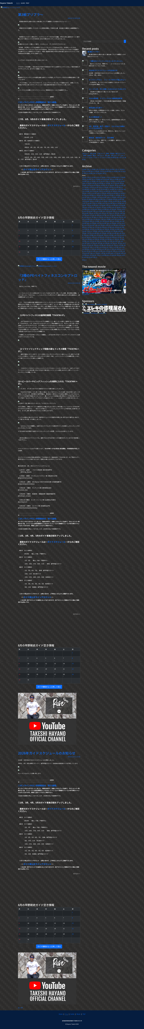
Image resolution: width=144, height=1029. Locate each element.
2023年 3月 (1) (104, 185)
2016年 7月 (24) (99, 221)
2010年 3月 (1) (92, 257)
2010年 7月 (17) (97, 255)
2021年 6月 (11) (91, 195)
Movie (78, 1014)
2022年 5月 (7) (114, 189)
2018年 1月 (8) (88, 213)
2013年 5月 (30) (99, 239)
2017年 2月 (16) (113, 217)
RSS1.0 (84, 260)
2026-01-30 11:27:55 (74, 757)
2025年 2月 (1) (102, 173)
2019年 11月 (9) (92, 203)
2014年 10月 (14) (98, 231)
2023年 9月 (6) (91, 183)
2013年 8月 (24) (112, 237)
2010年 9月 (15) (121, 253)
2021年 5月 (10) (101, 195)
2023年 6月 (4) (119, 183)
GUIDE (23, 3)
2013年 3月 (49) (119, 239)
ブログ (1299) (106, 157)
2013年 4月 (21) (109, 239)
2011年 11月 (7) (109, 247)
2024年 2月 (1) (95, 181)
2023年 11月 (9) (115, 181)
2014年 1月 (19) (104, 235)
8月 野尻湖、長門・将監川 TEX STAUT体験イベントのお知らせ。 (107, 127)
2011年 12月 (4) (99, 247)
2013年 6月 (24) (90, 239)
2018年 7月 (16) (117, 209)
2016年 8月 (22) (90, 221)
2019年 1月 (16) (101, 207)
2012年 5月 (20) (94, 245)
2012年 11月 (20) (118, 241)
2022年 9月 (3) (118, 187)
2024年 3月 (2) (86, 181)
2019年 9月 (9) (112, 203)
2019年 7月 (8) (86, 205)
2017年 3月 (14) (104, 217)
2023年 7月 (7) (110, 183)
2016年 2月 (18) (107, 223)
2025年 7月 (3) (99, 171)
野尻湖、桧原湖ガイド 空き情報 (101, 137)
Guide (72, 1014)
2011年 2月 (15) (113, 251)
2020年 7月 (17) (103, 199)
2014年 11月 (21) (87, 231)
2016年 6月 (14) (109, 221)
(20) (83, 153)
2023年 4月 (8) (95, 185)
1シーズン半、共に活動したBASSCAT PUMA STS (107, 89)
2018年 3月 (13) (113, 211)
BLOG (18, 3)
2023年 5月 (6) (86, 185)
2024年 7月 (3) (91, 179)
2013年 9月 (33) (102, 237)
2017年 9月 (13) (87, 215)
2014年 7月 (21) (87, 233)
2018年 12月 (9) (111, 207)
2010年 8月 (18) (87, 255)
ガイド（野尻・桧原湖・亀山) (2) (111, 153)
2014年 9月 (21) (108, 231)
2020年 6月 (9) (112, 199)
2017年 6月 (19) (117, 215)
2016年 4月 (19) (87, 223)
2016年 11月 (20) (101, 219)
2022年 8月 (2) (86, 189)
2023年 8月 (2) (101, 183)
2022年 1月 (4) (107, 191)
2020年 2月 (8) (107, 201)
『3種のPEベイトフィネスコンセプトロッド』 (47, 277)
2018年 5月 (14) (93, 211)
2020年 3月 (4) (98, 201)
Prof (84, 1014)
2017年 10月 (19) (120, 213)
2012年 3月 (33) (113, 245)
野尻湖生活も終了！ (96, 107)
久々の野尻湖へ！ (95, 117)
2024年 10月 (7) (116, 177)
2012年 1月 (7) (89, 247)
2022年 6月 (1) (104, 189)
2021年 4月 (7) (110, 195)
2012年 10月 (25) (87, 243)
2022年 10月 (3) (109, 187)
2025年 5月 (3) (117, 171)
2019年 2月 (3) (91, 207)
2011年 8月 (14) (97, 249)
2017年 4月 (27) (94, 217)
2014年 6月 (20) (97, 233)
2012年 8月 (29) (107, 243)
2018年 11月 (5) (121, 207)
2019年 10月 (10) (102, 203)
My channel (85, 294)
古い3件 (20, 1008)
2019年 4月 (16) (116, 205)
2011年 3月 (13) (103, 251)
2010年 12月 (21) (90, 253)
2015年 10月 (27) (105, 225)
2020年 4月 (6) (89, 201)
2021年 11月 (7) (87, 193)
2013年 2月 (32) (87, 241)
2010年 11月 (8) (100, 253)
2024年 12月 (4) (96, 177)
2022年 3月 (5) (89, 191)
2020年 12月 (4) (97, 197)
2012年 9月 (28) (97, 243)
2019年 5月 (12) (106, 205)
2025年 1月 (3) (86, 177)
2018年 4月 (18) (103, 211)
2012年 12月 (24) (107, 241)
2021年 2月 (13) (87, 197)
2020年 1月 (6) (116, 201)
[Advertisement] (49, 200)
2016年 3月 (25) (97, 223)
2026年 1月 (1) (104, 169)
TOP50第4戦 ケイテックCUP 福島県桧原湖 (105, 98)
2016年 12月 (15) (90, 219)
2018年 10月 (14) (87, 209)
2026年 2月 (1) (95, 169)
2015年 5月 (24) (112, 227)
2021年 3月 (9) (120, 195)
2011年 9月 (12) (87, 249)
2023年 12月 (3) (105, 181)
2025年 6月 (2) (108, 171)
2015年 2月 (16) (99, 229)
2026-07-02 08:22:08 (74, 18)
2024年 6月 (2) (100, 179)
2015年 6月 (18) (102, 227)
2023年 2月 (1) (114, 185)
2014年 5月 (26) (107, 233)
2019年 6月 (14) (96, 205)
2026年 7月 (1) (86, 169)
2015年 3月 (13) (90, 229)
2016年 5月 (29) (119, 221)
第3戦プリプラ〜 (30, 14)
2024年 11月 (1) (106, 177)
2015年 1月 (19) (109, 229)
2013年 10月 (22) (92, 237)
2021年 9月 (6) (106, 193)
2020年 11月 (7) (107, 197)
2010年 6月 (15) (107, 255)
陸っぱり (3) (120, 157)
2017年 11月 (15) (109, 213)
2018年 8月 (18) (107, 209)
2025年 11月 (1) (114, 169)
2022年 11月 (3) (99, 187)
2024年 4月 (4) (118, 179)
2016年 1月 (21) (117, 223)
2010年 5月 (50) (117, 255)
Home (61, 1014)
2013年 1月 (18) (97, 241)
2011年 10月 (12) (119, 247)
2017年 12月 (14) (98, 213)
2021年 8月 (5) (115, 193)
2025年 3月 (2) (92, 173)
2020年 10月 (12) (117, 197)
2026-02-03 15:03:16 (74, 283)
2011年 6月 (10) (117, 249)
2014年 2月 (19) (94, 235)
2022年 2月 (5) (98, 191)
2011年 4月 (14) (93, 251)
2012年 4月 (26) (104, 245)
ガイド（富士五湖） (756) (93, 153)
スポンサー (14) (118, 155)
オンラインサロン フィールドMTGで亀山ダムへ (107, 79)
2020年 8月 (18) (93, 199)
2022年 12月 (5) (89, 187)
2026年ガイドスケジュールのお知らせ (46, 753)
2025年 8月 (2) (90, 171)
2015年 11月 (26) (95, 225)
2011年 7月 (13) (107, 249)
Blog (66, 1014)
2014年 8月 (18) (118, 231)
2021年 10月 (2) (97, 193)
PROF (27, 3)
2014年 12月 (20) (120, 229)
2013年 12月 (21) (114, 235)
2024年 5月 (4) (109, 179)
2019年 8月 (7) (121, 203)
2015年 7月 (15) (92, 227)
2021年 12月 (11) (117, 191)
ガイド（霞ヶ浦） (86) (107, 155)
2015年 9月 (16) (116, 225)
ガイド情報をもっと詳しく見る (49, 259)
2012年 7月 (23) (117, 243)
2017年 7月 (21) (107, 215)
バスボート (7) (97, 157)
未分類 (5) (113, 157)
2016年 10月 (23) (111, 219)
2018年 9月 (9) (97, 209)
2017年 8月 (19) (97, 215)
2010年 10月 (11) (111, 253)
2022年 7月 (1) (95, 189)
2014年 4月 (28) (117, 233)
